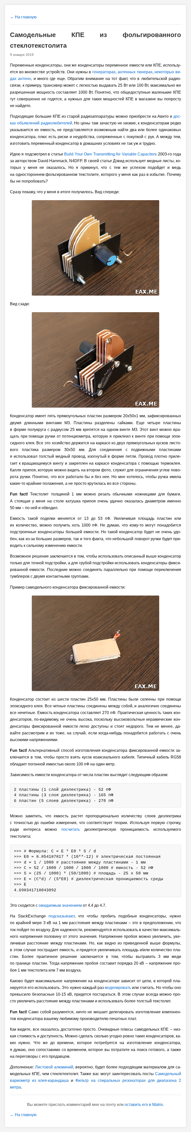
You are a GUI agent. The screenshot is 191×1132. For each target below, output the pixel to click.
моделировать (118, 987)
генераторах (103, 72)
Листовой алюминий (54, 1067)
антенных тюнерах (135, 72)
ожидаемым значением (60, 905)
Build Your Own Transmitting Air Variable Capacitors (110, 154)
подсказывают (61, 916)
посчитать (70, 829)
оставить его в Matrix (144, 1104)
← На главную (23, 17)
